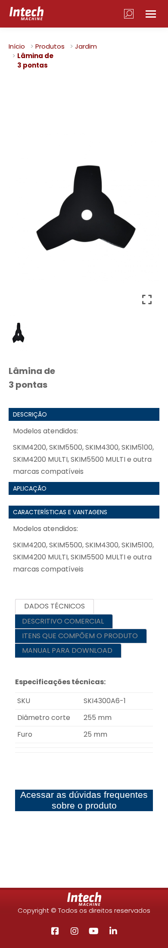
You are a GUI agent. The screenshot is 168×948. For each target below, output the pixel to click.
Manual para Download (67, 650)
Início (17, 46)
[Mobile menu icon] (150, 14)
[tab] (54, 606)
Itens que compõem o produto (80, 636)
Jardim (86, 46)
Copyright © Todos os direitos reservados (84, 910)
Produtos (50, 46)
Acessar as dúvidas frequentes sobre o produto (84, 800)
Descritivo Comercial (63, 621)
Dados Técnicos (54, 606)
